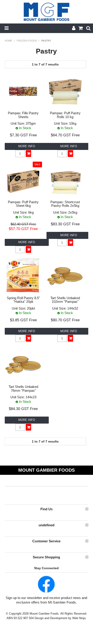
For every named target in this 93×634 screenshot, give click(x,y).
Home (8, 40)
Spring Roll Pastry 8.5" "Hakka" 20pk (23, 300)
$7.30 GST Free (23, 135)
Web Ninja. (79, 618)
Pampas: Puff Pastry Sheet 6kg (23, 204)
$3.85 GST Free (23, 320)
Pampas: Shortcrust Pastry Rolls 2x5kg (65, 204)
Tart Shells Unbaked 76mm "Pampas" (23, 388)
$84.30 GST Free (23, 409)
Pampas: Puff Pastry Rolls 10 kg (65, 115)
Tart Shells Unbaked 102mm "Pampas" (65, 300)
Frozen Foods (27, 40)
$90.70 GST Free (65, 320)
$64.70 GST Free (65, 135)
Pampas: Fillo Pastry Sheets (23, 115)
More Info (26, 146)
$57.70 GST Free (23, 229)
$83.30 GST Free (65, 224)
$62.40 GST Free (23, 224)
